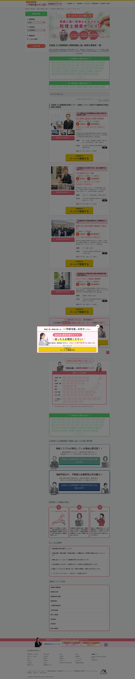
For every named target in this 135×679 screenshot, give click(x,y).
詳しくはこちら (67, 345)
